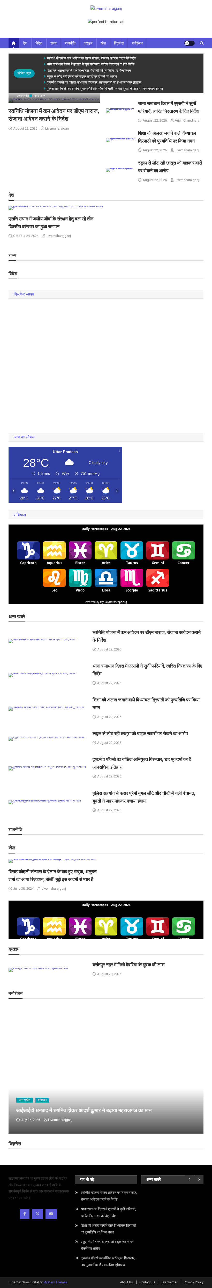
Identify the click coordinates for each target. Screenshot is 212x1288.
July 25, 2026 (30, 1120)
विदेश (38, 43)
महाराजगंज (39, 96)
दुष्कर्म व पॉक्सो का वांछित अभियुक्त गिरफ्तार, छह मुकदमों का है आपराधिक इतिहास (94, 82)
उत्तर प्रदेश (23, 96)
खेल (103, 43)
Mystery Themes (55, 1282)
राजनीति (70, 43)
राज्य (53, 43)
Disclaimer (169, 1282)
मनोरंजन (137, 43)
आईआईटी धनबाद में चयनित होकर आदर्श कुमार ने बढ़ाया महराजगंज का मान (84, 1110)
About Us (126, 1282)
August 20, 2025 (109, 974)
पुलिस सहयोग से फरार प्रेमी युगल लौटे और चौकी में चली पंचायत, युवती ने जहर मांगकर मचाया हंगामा (105, 89)
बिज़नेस (119, 43)
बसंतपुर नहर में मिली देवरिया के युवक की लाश (129, 964)
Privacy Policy (193, 1282)
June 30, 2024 (23, 888)
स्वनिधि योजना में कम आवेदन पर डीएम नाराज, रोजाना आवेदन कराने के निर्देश (91, 58)
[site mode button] (189, 43)
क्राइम (88, 43)
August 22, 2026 (25, 128)
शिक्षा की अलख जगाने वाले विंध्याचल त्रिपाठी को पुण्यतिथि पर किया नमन (89, 70)
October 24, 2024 (26, 236)
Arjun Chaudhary (187, 120)
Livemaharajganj (57, 128)
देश (25, 43)
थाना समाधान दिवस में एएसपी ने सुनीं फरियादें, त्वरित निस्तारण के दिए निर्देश (90, 64)
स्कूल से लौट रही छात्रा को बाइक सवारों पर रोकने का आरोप (82, 76)
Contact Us (147, 1282)
